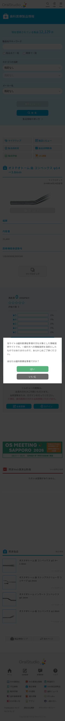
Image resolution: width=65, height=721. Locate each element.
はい (32, 369)
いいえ (32, 376)
